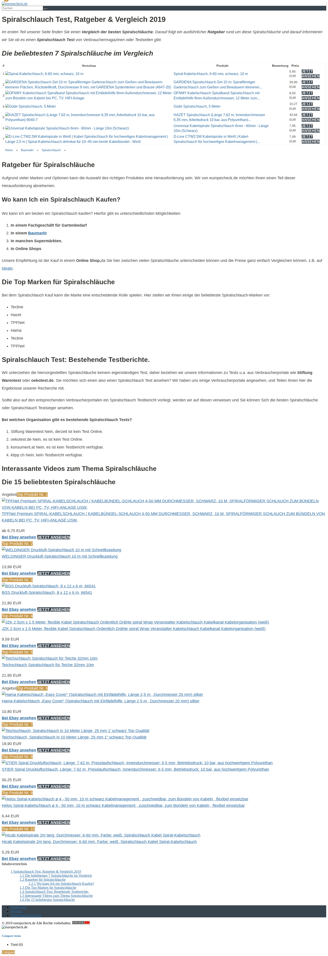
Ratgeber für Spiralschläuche (43, 879)
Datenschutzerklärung (26, 915)
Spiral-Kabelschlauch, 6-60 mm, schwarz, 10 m (211, 74)
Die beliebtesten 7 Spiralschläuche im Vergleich (56, 875)
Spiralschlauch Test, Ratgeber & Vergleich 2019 (46, 871)
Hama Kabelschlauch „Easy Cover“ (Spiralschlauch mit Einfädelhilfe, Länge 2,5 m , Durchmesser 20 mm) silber (100, 701)
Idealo (7, 268)
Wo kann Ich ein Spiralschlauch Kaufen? (61, 883)
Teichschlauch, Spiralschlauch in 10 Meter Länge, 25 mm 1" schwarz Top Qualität (74, 737)
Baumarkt (27, 150)
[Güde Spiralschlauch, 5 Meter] (30, 106)
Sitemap (16, 911)
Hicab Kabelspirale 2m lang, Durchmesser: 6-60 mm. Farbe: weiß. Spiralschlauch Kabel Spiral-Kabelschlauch (99, 841)
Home (9, 150)
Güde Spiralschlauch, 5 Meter (197, 106)
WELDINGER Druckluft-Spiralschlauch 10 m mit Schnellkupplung (60, 556)
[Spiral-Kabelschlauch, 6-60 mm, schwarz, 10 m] (44, 74)
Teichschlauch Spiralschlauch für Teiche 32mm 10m (48, 665)
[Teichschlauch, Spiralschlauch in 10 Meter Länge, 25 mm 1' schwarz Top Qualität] (75, 730)
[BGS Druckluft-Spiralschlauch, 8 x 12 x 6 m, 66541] (49, 586)
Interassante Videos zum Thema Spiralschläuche (56, 896)
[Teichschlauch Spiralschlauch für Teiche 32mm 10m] (50, 658)
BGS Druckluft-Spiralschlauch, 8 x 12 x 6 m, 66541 (47, 592)
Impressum (18, 907)
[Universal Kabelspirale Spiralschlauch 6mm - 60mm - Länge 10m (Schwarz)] (67, 128)
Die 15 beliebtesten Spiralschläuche (47, 900)
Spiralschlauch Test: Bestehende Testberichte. (54, 891)
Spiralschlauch (51, 150)
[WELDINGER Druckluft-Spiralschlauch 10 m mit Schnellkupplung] (61, 550)
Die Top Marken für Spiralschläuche (48, 887)
